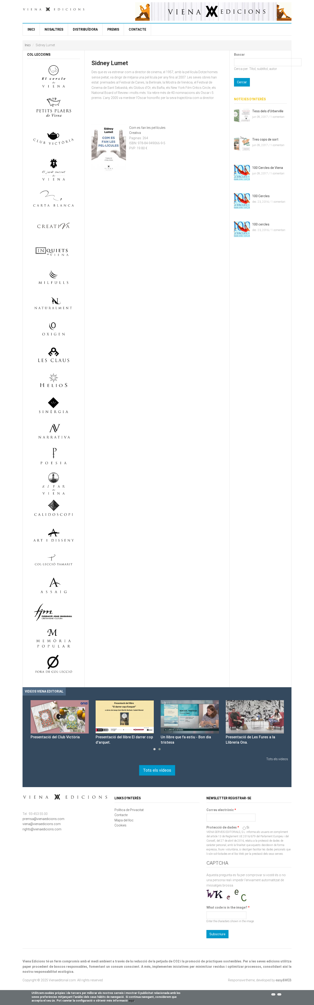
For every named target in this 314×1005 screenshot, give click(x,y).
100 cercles (260, 224)
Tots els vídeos (157, 770)
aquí (131, 1000)
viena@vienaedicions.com (42, 824)
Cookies (120, 825)
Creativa (135, 133)
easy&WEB (283, 980)
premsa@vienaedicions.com (43, 819)
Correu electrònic (221, 810)
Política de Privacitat (129, 810)
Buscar (239, 54)
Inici (31, 29)
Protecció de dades (222, 827)
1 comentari (277, 116)
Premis (113, 29)
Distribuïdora (85, 29)
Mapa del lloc (124, 820)
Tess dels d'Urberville (267, 111)
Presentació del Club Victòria (55, 737)
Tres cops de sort (265, 139)
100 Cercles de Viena (267, 168)
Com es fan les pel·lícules (147, 128)
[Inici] (54, 9)
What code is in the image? (227, 907)
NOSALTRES (54, 29)
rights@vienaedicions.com (42, 829)
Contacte (137, 29)
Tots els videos (277, 759)
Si (247, 827)
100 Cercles (261, 196)
